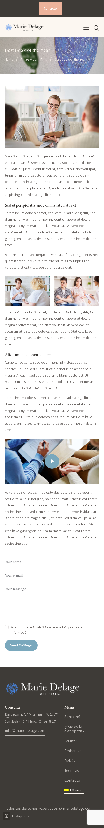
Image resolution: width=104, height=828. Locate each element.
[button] (86, 28)
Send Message (21, 645)
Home (9, 59)
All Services (29, 59)
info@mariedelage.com (25, 730)
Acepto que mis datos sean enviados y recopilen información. (47, 630)
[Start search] (96, 28)
